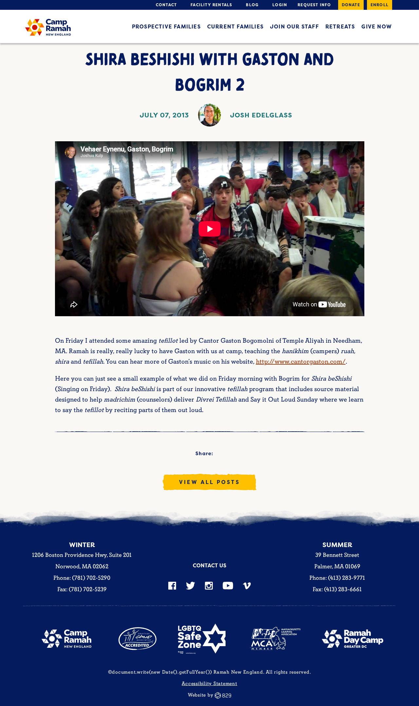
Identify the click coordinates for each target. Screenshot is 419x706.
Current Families (235, 26)
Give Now (376, 26)
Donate (351, 5)
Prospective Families (166, 26)
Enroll (380, 5)
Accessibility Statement (209, 683)
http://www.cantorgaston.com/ (301, 361)
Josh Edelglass (261, 115)
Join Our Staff (294, 26)
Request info (314, 5)
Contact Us (209, 565)
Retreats (340, 26)
